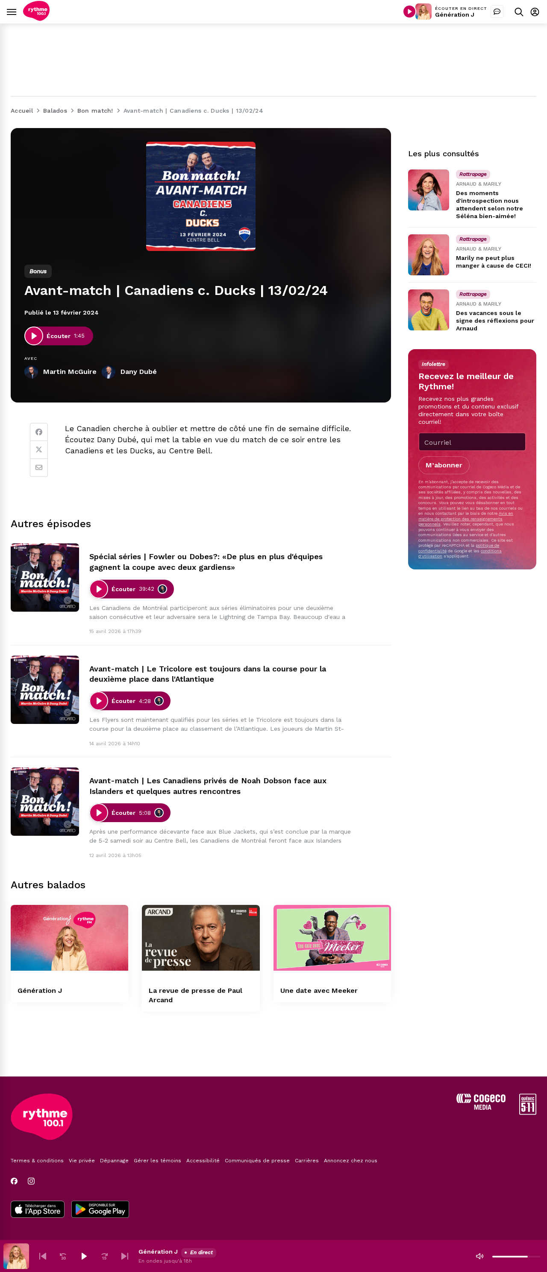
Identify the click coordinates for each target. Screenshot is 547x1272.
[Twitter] (39, 450)
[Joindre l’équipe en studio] (497, 11)
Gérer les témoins (157, 1161)
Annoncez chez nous (350, 1161)
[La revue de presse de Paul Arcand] (200, 938)
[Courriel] (39, 468)
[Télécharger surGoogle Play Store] (100, 1210)
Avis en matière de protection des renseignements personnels (465, 518)
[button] (42, 1256)
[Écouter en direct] (409, 11)
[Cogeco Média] (481, 1107)
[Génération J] (69, 938)
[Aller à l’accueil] (36, 19)
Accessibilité (203, 1161)
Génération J (454, 14)
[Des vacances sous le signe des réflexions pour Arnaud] (428, 309)
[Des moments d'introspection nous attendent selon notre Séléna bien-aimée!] (428, 189)
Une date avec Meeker (319, 990)
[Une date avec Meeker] (332, 938)
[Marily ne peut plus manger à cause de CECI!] (428, 254)
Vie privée (82, 1161)
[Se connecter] (534, 11)
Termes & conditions (37, 1161)
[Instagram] (31, 1181)
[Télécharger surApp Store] (38, 1210)
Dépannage (114, 1161)
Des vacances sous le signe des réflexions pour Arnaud (495, 320)
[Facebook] (39, 432)
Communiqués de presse (257, 1161)
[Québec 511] (527, 1113)
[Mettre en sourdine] (479, 1256)
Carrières (307, 1161)
